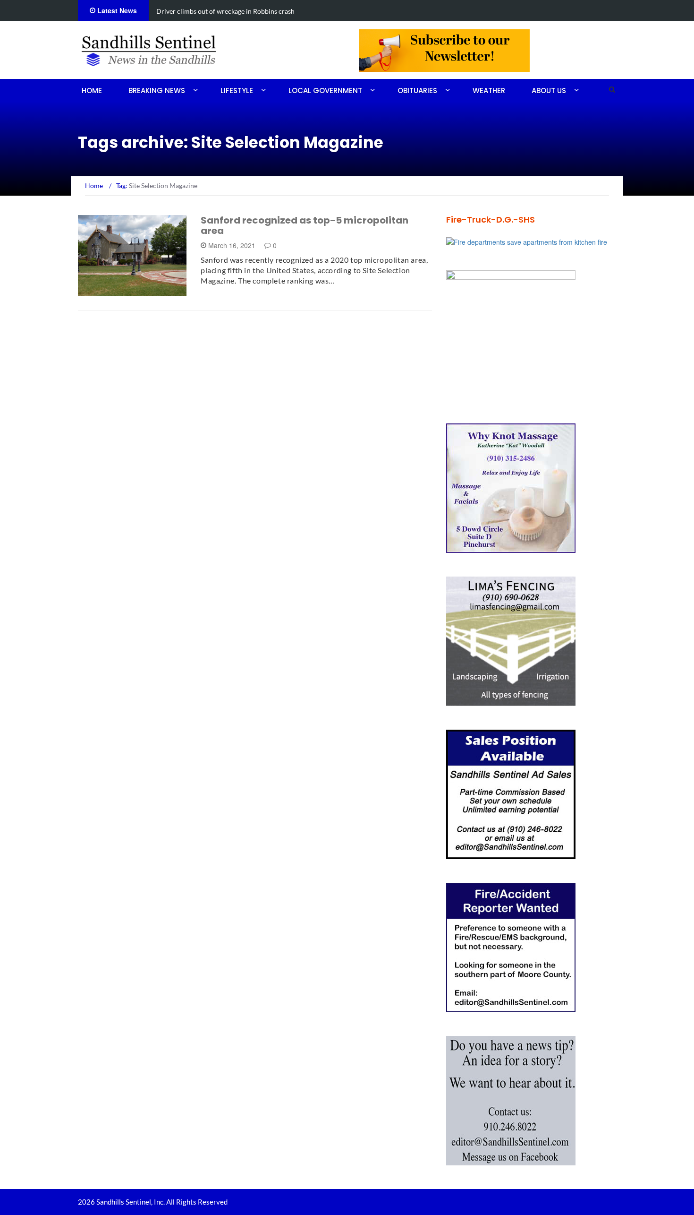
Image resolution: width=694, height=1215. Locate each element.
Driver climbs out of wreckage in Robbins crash (225, 11)
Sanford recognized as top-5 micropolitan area (304, 225)
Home (92, 90)
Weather (489, 90)
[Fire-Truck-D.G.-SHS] (526, 241)
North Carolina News (128, 290)
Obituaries (417, 90)
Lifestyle (236, 90)
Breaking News (156, 90)
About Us (549, 90)
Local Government (325, 90)
